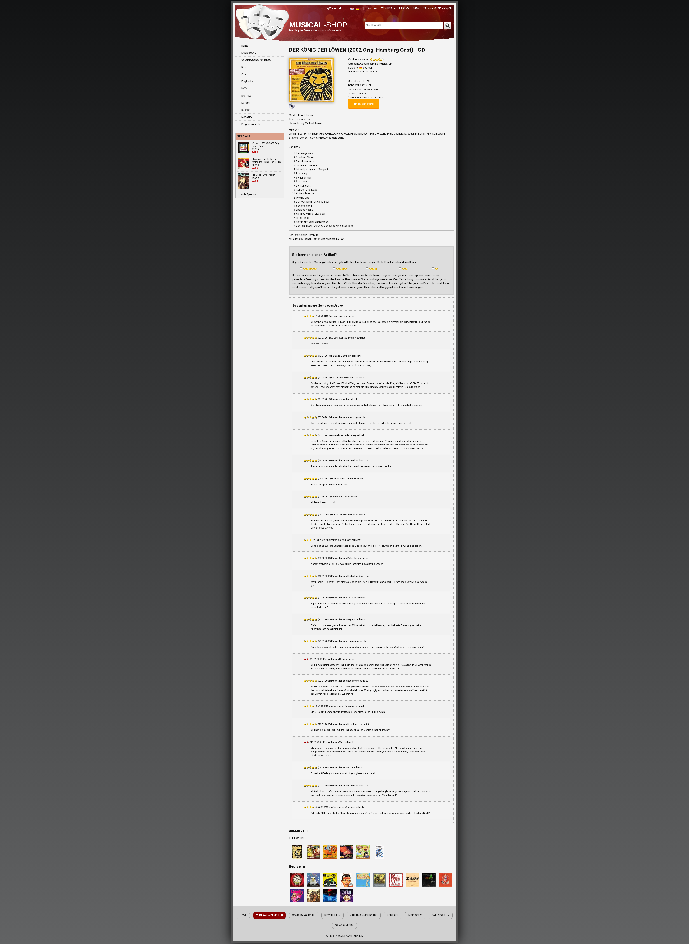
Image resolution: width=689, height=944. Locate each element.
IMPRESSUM (415, 915)
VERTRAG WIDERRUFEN (269, 915)
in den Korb (365, 103)
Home (244, 45)
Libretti (245, 102)
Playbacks (247, 81)
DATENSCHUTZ (440, 915)
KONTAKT (392, 915)
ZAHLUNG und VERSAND (395, 8)
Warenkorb (335, 8)
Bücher (245, 109)
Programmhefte (250, 124)
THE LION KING (297, 838)
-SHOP (318, 25)
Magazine (247, 117)
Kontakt (372, 8)
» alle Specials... (249, 194)
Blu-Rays (246, 95)
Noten (244, 67)
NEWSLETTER (332, 915)
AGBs (416, 8)
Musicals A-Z (248, 52)
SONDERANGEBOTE (303, 915)
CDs (243, 74)
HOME (243, 915)
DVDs (244, 88)
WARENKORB (346, 925)
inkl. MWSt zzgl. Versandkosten (363, 89)
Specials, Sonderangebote (256, 59)
